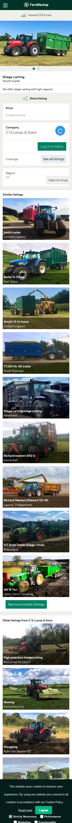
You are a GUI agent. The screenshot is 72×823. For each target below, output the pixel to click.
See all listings (53, 159)
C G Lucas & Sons (21, 132)
